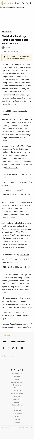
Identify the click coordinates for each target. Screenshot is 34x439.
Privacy (4, 359)
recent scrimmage (17, 247)
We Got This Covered (17, 393)
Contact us (12, 356)
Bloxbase (17, 422)
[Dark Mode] (27, 3)
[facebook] (17, 348)
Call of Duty (10, 28)
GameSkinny (17, 402)
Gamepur (17, 379)
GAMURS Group (28, 427)
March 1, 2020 (25, 195)
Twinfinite (17, 376)
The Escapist (17, 391)
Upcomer (17, 416)
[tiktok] (25, 348)
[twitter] (13, 348)
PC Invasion (17, 408)
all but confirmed (11, 167)
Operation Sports (17, 405)
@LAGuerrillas (23, 254)
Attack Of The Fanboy (17, 382)
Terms (10, 359)
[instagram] (8, 348)
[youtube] (22, 348)
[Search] (23, 3)
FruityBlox (17, 419)
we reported (14, 229)
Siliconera (17, 388)
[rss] (3, 348)
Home (3, 28)
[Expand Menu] (30, 3)
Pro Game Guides (17, 373)
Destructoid (17, 396)
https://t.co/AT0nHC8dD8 (11, 262)
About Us (4, 356)
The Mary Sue (17, 410)
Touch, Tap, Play (17, 413)
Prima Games (17, 385)
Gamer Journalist (17, 399)
